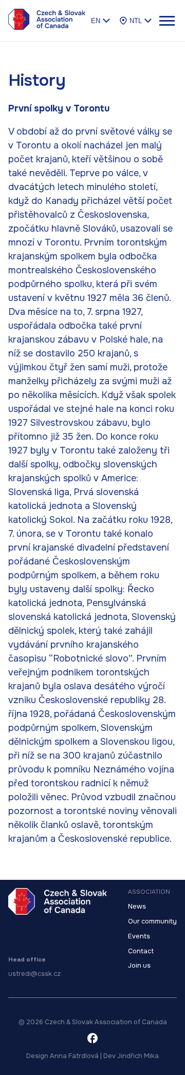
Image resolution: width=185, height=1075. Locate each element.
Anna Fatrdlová (74, 1056)
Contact (141, 951)
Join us (139, 965)
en (95, 21)
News (137, 906)
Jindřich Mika (138, 1056)
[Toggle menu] (166, 20)
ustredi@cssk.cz (34, 974)
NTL (136, 21)
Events (139, 936)
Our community (152, 921)
